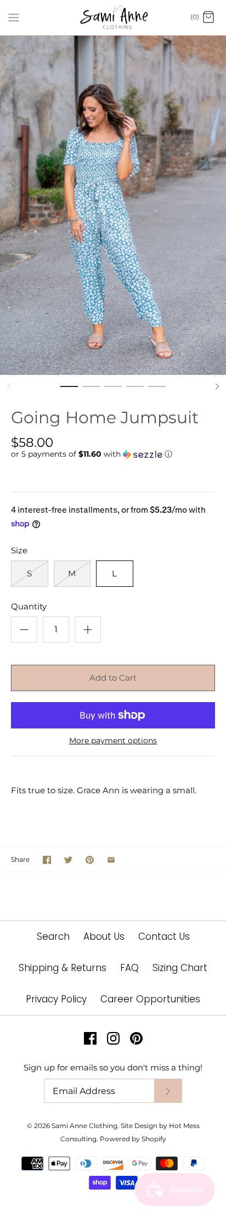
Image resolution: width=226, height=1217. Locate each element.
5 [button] (156, 391)
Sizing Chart (179, 967)
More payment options (113, 740)
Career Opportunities (150, 999)
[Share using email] (111, 860)
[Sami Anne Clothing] (113, 17)
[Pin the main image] (90, 860)
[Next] (217, 386)
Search (53, 936)
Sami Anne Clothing (84, 1125)
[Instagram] (113, 1038)
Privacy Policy (56, 999)
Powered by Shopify (133, 1139)
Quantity (29, 606)
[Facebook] (90, 1038)
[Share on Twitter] (68, 860)
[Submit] (168, 1091)
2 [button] (91, 391)
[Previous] (9, 386)
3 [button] (113, 391)
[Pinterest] (136, 1038)
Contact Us (164, 936)
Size (19, 550)
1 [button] (69, 391)
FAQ (129, 967)
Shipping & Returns (62, 967)
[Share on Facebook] (47, 860)
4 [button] (134, 391)
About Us (104, 936)
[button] (113, 454)
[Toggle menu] (13, 17)
